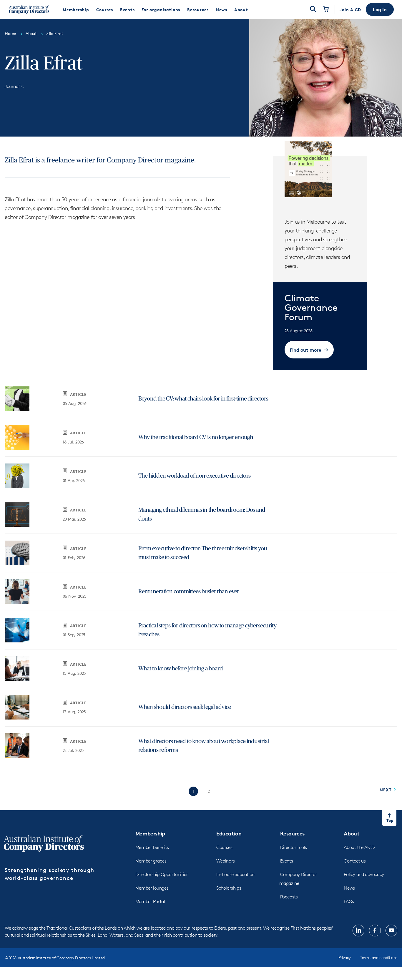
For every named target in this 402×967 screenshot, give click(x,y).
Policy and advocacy (364, 874)
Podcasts (289, 897)
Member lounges (151, 888)
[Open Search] (312, 9)
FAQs (349, 901)
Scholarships (228, 888)
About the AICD (359, 847)
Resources (292, 833)
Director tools (293, 847)
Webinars (225, 861)
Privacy (344, 957)
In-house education (235, 874)
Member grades (151, 861)
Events (286, 861)
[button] (380, 9)
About (351, 833)
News (349, 888)
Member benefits (152, 847)
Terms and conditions (378, 957)
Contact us (355, 861)
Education (228, 833)
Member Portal (150, 901)
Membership (150, 833)
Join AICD (350, 9)
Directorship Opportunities (161, 874)
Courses (224, 847)
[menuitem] (76, 9)
